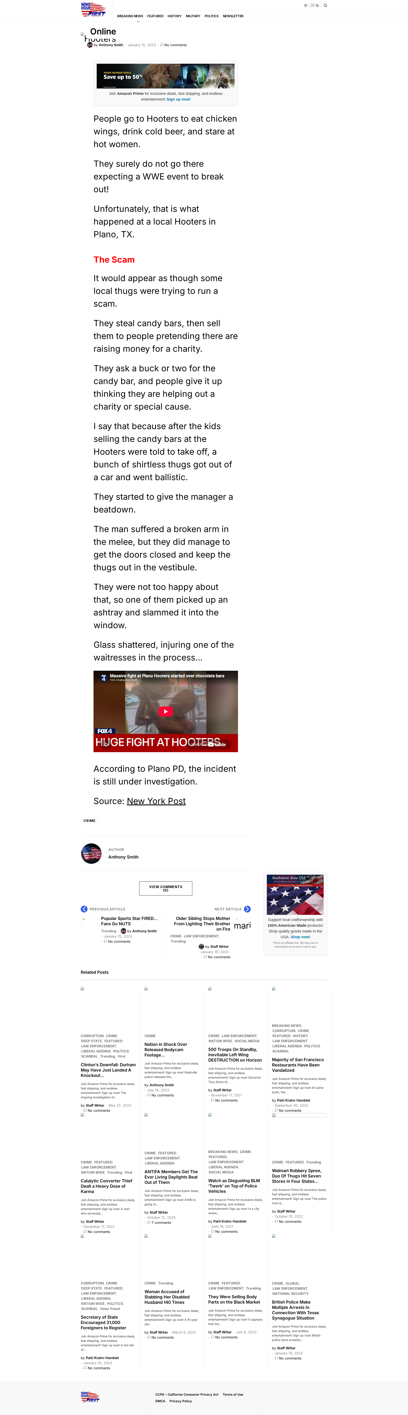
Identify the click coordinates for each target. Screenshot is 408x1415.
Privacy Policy (181, 1401)
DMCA (160, 1401)
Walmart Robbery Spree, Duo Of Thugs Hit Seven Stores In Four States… (297, 1176)
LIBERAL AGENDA (96, 1051)
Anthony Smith (123, 857)
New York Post (156, 801)
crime (90, 821)
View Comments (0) (165, 888)
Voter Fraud (110, 1309)
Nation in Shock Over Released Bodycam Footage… (165, 1050)
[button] (311, 5)
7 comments (161, 1222)
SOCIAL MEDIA (247, 1041)
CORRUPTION (92, 1036)
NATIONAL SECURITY (290, 1293)
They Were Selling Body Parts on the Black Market (234, 1299)
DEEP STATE (91, 1041)
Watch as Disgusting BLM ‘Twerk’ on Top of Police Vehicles (234, 1186)
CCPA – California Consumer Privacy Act (186, 1394)
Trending (108, 931)
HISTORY (300, 1036)
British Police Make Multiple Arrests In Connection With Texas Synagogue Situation (295, 1310)
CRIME (175, 936)
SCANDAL (89, 1056)
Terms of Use (233, 1394)
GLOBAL (292, 1283)
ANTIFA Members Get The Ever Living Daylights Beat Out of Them (171, 1177)
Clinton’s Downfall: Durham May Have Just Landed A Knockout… (108, 1070)
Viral (121, 1056)
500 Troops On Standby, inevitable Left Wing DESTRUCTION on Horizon (235, 1055)
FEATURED (113, 1041)
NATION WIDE (220, 1041)
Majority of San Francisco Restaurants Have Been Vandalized (298, 1065)
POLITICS (121, 1051)
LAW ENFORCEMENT (201, 936)
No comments (175, 45)
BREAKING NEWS (286, 1026)
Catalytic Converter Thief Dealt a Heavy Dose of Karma (106, 1186)
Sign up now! (179, 99)
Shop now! (300, 937)
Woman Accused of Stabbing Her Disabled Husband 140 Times (167, 1297)
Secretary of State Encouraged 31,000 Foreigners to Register (103, 1322)
